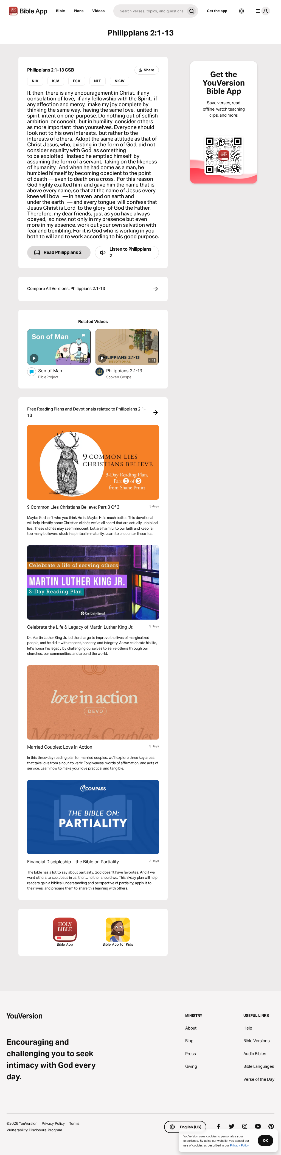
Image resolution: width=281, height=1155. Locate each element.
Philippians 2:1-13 (130, 370)
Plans (78, 11)
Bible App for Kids (118, 944)
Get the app (217, 11)
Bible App (65, 944)
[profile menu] (261, 11)
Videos (98, 11)
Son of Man (56, 370)
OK (265, 1140)
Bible (60, 11)
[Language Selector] (241, 11)
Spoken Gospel (119, 377)
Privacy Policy (53, 1123)
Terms (74, 1123)
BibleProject (48, 377)
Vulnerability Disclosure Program (34, 1130)
